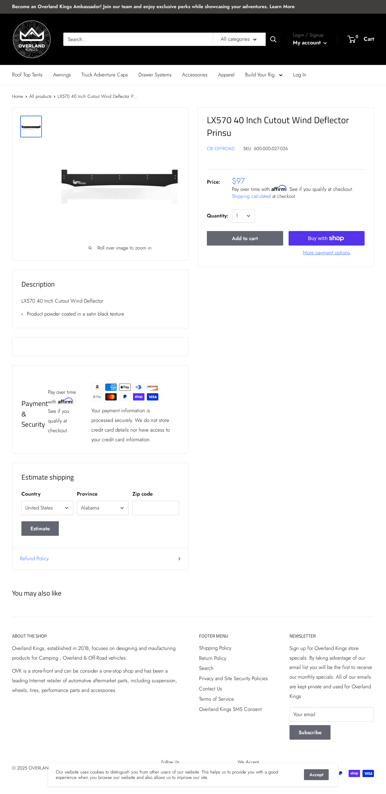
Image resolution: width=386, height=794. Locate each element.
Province (87, 493)
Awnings (62, 74)
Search (206, 668)
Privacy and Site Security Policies (233, 678)
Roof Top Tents (27, 74)
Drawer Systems (155, 74)
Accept (316, 774)
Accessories (194, 74)
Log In (299, 74)
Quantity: (217, 215)
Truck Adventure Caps (104, 74)
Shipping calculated (251, 196)
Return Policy (212, 658)
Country (30, 493)
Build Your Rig (260, 74)
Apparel (226, 74)
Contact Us (210, 688)
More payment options (326, 252)
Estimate (40, 528)
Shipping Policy (215, 647)
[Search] (273, 39)
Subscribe (310, 732)
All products (40, 96)
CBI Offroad (221, 149)
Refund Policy (34, 558)
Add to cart (245, 238)
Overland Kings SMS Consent (230, 709)
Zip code (142, 493)
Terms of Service (216, 698)
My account (307, 43)
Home (17, 96)
